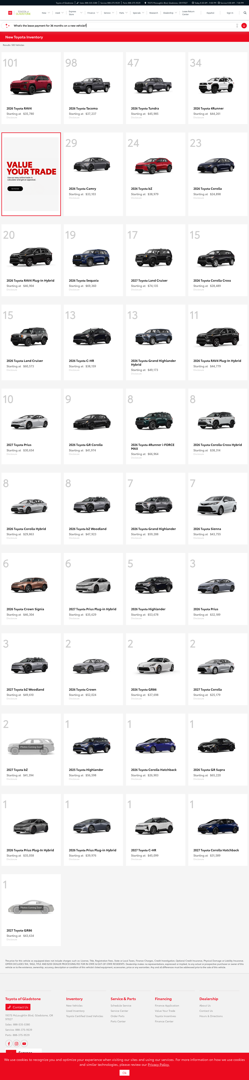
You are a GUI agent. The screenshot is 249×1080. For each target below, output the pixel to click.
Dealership (208, 998)
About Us (205, 1005)
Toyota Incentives (165, 1016)
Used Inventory (75, 1010)
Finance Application (167, 1005)
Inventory (74, 998)
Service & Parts (123, 998)
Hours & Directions (211, 1016)
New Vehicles (74, 1005)
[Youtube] (24, 1043)
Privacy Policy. (159, 1064)
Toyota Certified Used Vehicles (84, 1016)
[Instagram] (16, 1043)
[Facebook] (9, 1043)
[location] (145, 2)
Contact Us (20, 1007)
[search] (245, 13)
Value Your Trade (165, 1010)
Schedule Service (121, 1005)
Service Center (119, 1010)
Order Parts (117, 1016)
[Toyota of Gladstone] (21, 12)
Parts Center (118, 1021)
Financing (163, 998)
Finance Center (164, 1021)
